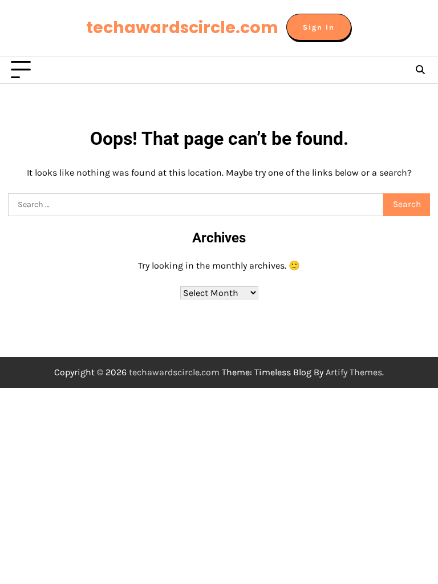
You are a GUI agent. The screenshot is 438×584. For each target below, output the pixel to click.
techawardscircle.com (182, 27)
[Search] (419, 70)
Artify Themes (354, 372)
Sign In (319, 27)
